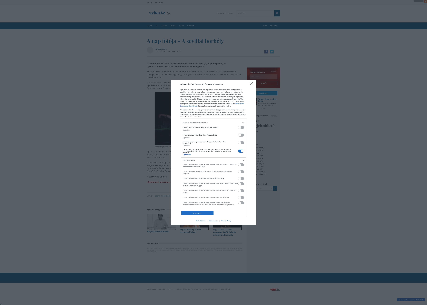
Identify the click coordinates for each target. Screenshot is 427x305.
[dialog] (213, 152)
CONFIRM (197, 213)
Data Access (213, 221)
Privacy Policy (226, 221)
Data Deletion (201, 221)
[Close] (252, 84)
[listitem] (213, 122)
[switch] (241, 127)
